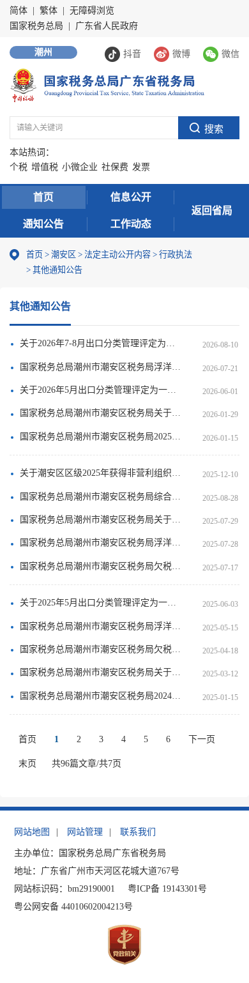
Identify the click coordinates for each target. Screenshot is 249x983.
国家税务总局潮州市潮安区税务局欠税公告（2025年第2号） (101, 649)
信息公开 (130, 197)
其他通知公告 (54, 270)
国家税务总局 (36, 26)
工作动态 (130, 223)
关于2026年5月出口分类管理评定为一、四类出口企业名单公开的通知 (101, 390)
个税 (18, 167)
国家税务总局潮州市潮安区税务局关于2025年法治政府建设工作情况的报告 (101, 413)
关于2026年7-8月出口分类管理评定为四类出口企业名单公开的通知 (101, 343)
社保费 (115, 167)
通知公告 (43, 223)
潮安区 (63, 254)
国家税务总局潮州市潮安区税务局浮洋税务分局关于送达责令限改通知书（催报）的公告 (101, 542)
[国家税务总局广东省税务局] (107, 84)
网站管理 (85, 832)
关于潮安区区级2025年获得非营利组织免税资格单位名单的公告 (101, 473)
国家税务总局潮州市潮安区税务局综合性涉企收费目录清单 (101, 496)
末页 (27, 763)
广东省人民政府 (106, 26)
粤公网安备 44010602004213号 (73, 906)
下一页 (201, 739)
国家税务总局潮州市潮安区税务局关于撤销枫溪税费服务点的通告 (101, 519)
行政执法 (172, 254)
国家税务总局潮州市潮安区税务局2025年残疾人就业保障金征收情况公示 (101, 436)
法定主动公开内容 (117, 254)
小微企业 (80, 167)
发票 (141, 167)
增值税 (44, 167)
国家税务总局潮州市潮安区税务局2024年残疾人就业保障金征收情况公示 (101, 696)
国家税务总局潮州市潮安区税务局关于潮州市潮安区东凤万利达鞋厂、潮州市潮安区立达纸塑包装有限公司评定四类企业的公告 (101, 672)
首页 (43, 197)
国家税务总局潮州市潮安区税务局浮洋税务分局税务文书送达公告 (101, 367)
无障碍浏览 (92, 10)
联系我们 (138, 832)
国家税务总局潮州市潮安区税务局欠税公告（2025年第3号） (101, 566)
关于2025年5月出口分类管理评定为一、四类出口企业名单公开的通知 (101, 602)
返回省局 (212, 210)
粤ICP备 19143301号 (167, 889)
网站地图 (32, 832)
